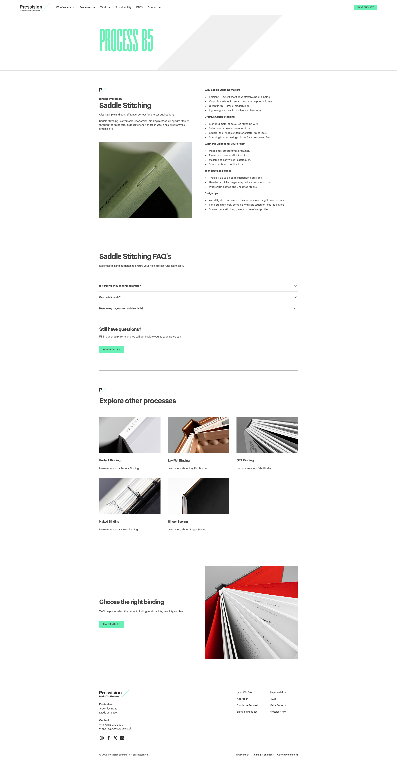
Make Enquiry (365, 7)
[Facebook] (108, 738)
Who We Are (244, 692)
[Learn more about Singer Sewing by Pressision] (198, 496)
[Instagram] (101, 738)
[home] (35, 7)
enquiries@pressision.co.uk (115, 728)
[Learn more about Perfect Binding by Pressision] (130, 435)
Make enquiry (111, 349)
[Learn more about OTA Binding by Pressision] (267, 435)
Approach (242, 698)
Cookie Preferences (287, 754)
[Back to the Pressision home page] (160, 693)
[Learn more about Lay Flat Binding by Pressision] (198, 435)
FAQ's (139, 7)
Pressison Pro (278, 711)
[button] (65, 7)
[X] (115, 738)
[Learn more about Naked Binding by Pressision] (130, 496)
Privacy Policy (242, 754)
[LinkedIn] (122, 738)
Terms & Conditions (263, 754)
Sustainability (123, 7)
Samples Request (247, 711)
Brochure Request (247, 705)
